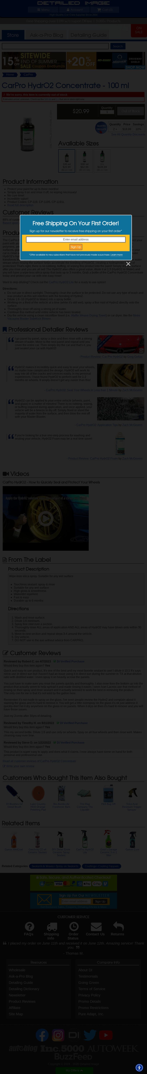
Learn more (117, 254)
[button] (139, 1068)
